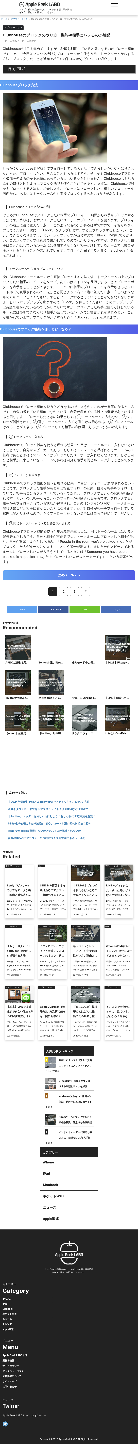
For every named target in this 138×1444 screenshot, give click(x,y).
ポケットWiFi (53, 1196)
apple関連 (51, 1219)
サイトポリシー (11, 1365)
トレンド (7, 1324)
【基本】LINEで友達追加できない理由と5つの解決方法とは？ (20, 1011)
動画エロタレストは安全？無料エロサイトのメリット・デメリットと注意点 (68, 1065)
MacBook (8, 1308)
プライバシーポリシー (14, 1370)
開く (21, 69)
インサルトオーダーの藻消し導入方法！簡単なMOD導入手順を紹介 (68, 1137)
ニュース (49, 1207)
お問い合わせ (10, 1386)
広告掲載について (12, 1376)
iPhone (48, 1162)
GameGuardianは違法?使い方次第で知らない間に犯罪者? (53, 1011)
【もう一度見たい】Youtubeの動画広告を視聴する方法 (19, 950)
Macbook (50, 1185)
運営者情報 (8, 1360)
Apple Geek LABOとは (15, 1355)
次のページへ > (69, 575)
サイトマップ (10, 1381)
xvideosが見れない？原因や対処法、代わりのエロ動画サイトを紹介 (68, 1101)
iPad (46, 1174)
